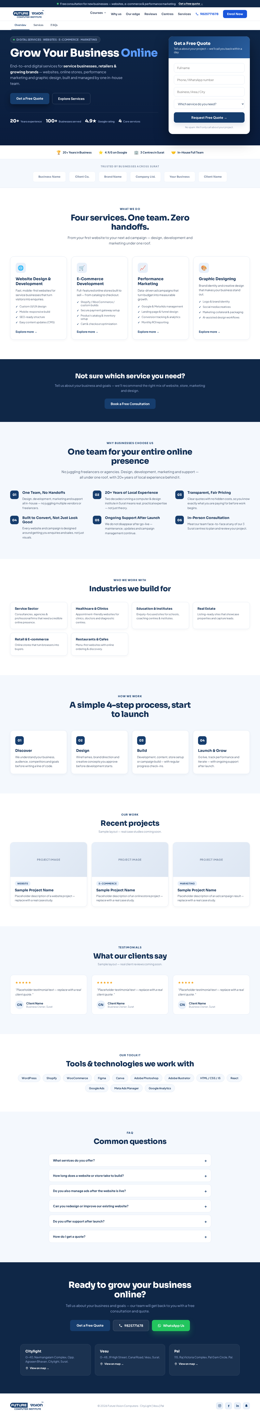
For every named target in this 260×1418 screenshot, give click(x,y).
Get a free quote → (191, 3)
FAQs (54, 25)
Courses (96, 13)
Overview (20, 25)
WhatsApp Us (173, 1325)
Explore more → (26, 331)
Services (184, 14)
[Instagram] (219, 1405)
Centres (167, 14)
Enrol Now (235, 14)
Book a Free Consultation (130, 404)
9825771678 (133, 1325)
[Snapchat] (246, 1405)
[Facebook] (228, 1405)
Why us (116, 14)
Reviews (150, 14)
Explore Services (71, 98)
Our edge (133, 14)
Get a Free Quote (29, 98)
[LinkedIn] (237, 1405)
